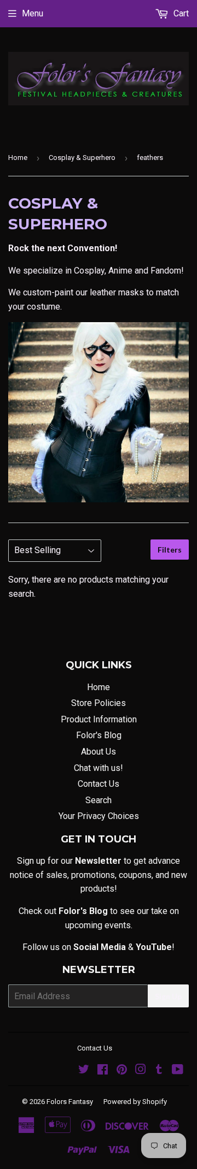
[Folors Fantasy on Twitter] (83, 1070)
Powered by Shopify (135, 1101)
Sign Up (168, 996)
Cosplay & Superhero (82, 157)
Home (17, 157)
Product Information (99, 719)
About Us (98, 751)
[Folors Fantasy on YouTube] (177, 1070)
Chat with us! (98, 768)
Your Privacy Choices (99, 816)
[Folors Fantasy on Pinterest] (122, 1070)
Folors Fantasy (70, 1101)
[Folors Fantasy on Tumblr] (159, 1070)
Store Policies (98, 703)
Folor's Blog (98, 735)
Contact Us (98, 784)
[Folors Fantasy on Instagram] (140, 1070)
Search (98, 800)
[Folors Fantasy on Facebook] (102, 1070)
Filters (170, 549)
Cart (180, 13)
